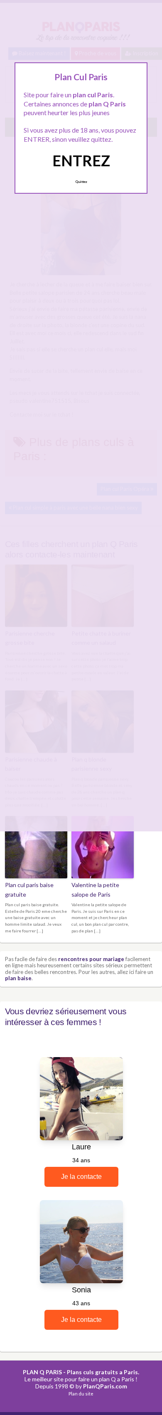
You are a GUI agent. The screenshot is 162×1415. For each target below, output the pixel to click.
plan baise (18, 978)
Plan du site (81, 1393)
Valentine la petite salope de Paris (95, 889)
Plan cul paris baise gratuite (29, 889)
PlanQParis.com (105, 1386)
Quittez (81, 182)
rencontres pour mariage (91, 959)
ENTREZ (81, 160)
